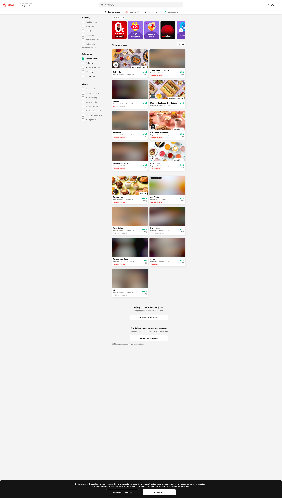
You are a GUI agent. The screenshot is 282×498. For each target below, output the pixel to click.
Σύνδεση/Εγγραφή (272, 5)
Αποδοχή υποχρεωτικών (180, 486)
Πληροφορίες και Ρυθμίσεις (123, 492)
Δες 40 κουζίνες (88, 47)
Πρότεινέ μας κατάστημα (149, 338)
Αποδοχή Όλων (159, 492)
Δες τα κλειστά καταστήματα (148, 317)
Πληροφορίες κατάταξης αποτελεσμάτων (129, 344)
